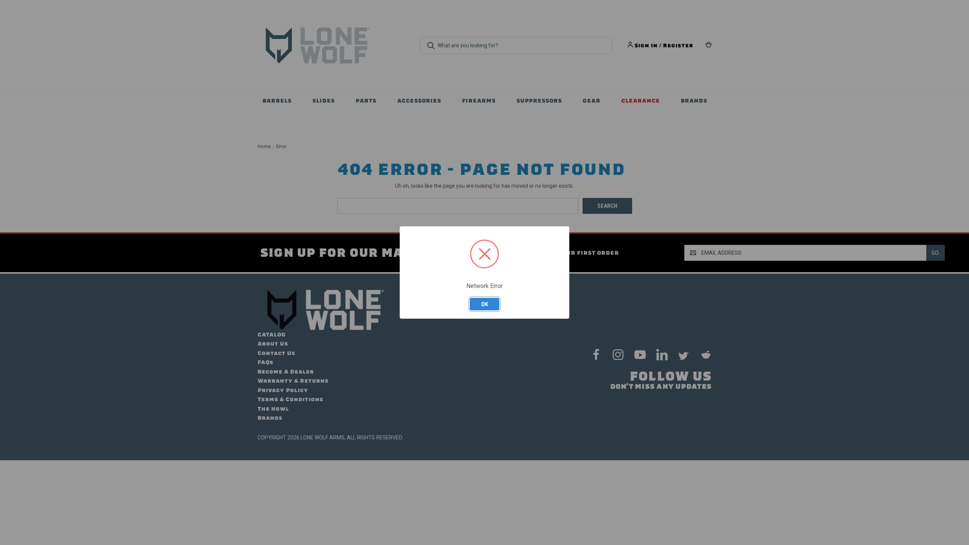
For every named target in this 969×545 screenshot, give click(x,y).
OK (484, 304)
